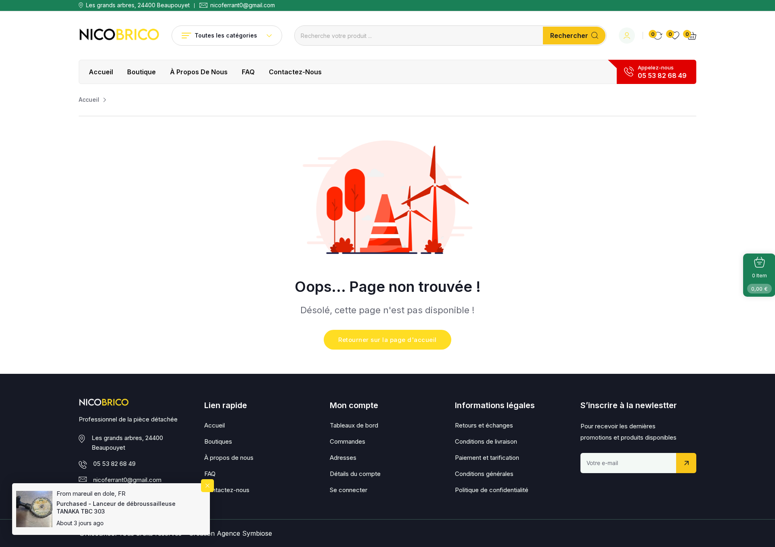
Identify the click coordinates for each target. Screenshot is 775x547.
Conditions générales (484, 474)
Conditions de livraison (486, 441)
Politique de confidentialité (491, 490)
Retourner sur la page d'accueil (387, 340)
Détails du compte (355, 474)
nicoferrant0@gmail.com (242, 5)
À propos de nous (199, 72)
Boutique (141, 72)
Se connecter (348, 490)
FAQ (248, 72)
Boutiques (218, 441)
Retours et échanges (484, 425)
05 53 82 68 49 (662, 75)
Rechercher (569, 35)
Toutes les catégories (226, 35)
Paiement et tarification (487, 457)
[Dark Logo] (119, 35)
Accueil (101, 72)
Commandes (347, 441)
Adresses (343, 457)
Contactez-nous (295, 72)
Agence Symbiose (244, 533)
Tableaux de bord (354, 425)
